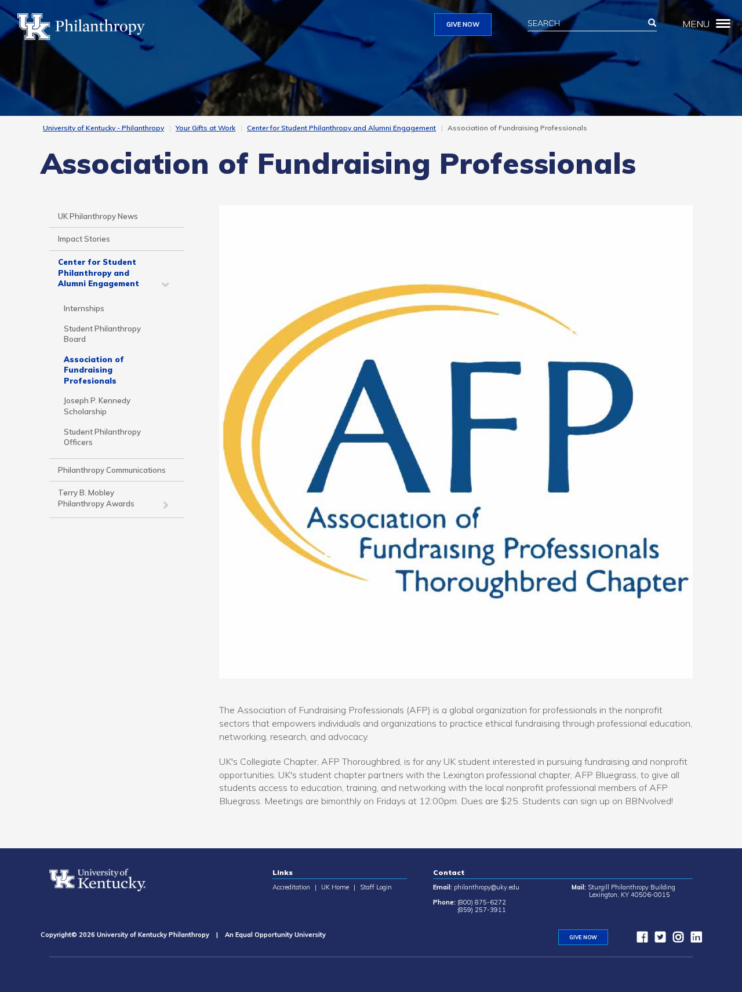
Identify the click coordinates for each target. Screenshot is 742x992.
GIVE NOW (462, 24)
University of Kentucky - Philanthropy (103, 127)
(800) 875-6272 (481, 902)
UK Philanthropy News (98, 216)
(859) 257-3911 (481, 910)
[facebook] (639, 939)
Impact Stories (84, 238)
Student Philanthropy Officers (102, 437)
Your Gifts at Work (205, 127)
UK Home (335, 887)
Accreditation (291, 887)
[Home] (85, 27)
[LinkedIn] (693, 939)
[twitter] (657, 939)
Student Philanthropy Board (102, 334)
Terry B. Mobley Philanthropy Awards (96, 498)
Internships (84, 308)
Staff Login (376, 887)
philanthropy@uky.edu (486, 887)
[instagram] (675, 939)
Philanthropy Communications (112, 470)
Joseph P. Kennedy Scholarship (97, 406)
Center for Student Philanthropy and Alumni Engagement (341, 127)
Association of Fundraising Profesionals (94, 370)
